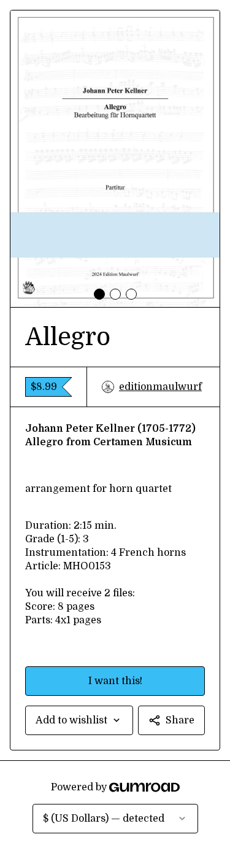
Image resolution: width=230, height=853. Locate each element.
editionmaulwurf (160, 386)
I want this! (115, 681)
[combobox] (79, 720)
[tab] (99, 294)
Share (180, 720)
